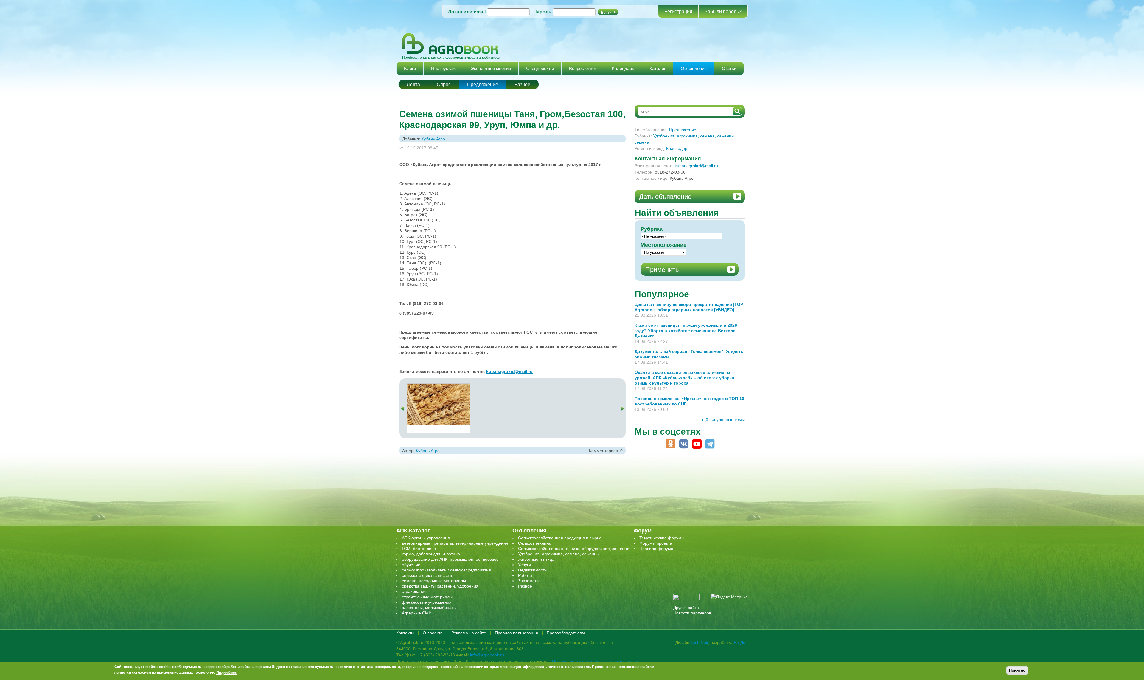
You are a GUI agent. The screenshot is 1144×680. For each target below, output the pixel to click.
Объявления (694, 68)
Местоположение (663, 245)
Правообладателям (566, 633)
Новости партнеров (692, 613)
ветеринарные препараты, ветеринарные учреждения (455, 543)
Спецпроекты (540, 68)
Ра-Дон (741, 642)
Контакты (405, 633)
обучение (411, 564)
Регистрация (678, 11)
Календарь (623, 68)
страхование (414, 591)
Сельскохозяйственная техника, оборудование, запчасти (573, 548)
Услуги (524, 564)
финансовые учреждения (427, 602)
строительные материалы (427, 596)
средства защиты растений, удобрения (440, 586)
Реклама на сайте (468, 633)
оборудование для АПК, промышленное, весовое (450, 559)
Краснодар (676, 148)
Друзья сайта (686, 607)
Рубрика (652, 229)
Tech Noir (699, 642)
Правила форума (656, 548)
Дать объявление (665, 196)
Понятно (1017, 670)
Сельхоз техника (534, 543)
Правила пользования (516, 633)
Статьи (729, 68)
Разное (522, 84)
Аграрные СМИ (417, 613)
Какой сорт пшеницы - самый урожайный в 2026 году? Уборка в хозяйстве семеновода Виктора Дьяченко (686, 330)
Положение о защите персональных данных (595, 661)
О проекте (433, 633)
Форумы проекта (655, 543)
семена (642, 142)
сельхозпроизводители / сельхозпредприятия (446, 570)
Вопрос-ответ (583, 68)
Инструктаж (443, 68)
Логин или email (467, 11)
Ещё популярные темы (722, 419)
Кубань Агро (433, 139)
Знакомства (529, 580)
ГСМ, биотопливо (419, 548)
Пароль (542, 11)
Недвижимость (532, 570)
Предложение (482, 84)
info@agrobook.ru (487, 655)
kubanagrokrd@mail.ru (696, 165)
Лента (413, 84)
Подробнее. (226, 672)
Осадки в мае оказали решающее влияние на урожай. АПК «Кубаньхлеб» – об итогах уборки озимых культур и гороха (684, 377)
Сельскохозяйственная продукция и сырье (559, 537)
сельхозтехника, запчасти (427, 575)
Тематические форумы (661, 537)
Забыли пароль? (723, 11)
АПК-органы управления (426, 537)
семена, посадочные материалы (434, 580)
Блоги (410, 68)
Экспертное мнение (491, 68)
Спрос (444, 84)
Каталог (657, 68)
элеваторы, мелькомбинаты (429, 607)
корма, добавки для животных (431, 554)
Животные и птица (536, 559)
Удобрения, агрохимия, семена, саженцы (693, 136)
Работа (525, 575)
